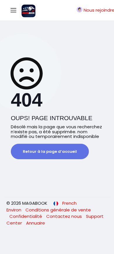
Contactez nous (64, 216)
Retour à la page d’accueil (50, 151)
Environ (14, 210)
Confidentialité (26, 216)
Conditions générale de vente (58, 210)
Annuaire (35, 223)
